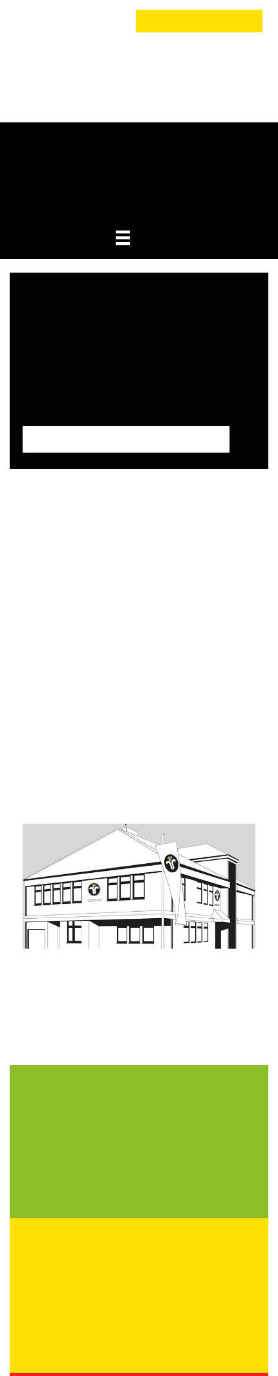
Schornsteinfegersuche (199, 21)
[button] (38, 21)
